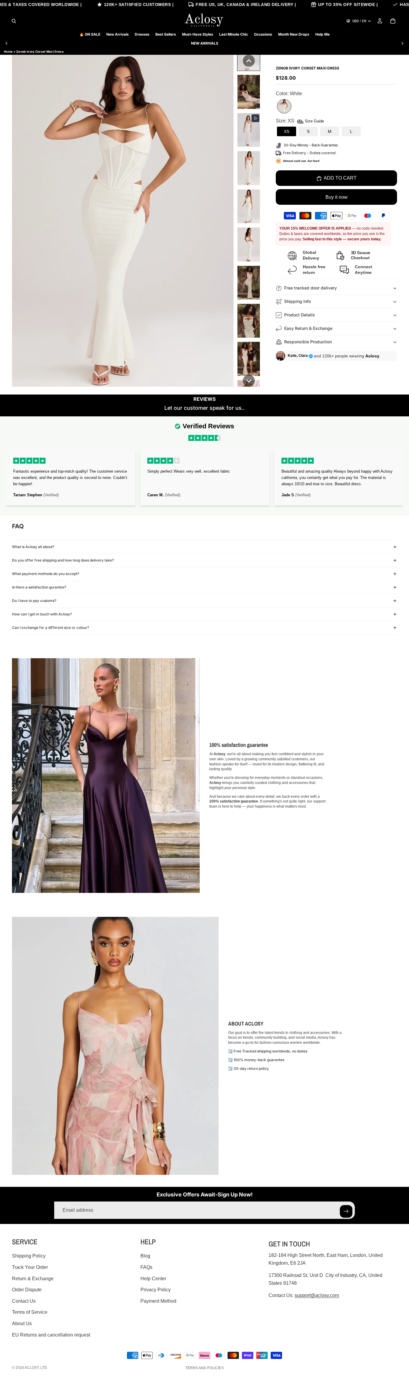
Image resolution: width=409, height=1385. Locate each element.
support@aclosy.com (317, 1295)
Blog (145, 1255)
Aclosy (32, 1368)
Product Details (299, 314)
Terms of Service (29, 1312)
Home (8, 51)
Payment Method (158, 1301)
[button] (249, 61)
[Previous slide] (6, 43)
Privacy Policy (155, 1289)
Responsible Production (308, 341)
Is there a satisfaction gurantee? (39, 587)
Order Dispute (27, 1289)
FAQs (146, 1267)
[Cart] (392, 21)
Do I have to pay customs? (34, 600)
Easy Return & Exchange (308, 328)
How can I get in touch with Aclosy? (42, 614)
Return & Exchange (33, 1278)
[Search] (13, 21)
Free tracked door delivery (311, 287)
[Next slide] (402, 43)
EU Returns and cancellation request (51, 1334)
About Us (22, 1323)
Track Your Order (30, 1267)
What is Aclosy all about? (33, 546)
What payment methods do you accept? (45, 573)
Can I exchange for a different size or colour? (50, 627)
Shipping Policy (29, 1255)
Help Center (153, 1278)
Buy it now (336, 197)
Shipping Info (297, 301)
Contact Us (24, 1301)
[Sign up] (346, 1211)
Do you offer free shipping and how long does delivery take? (63, 560)
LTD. (44, 1368)
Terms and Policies (204, 1368)
